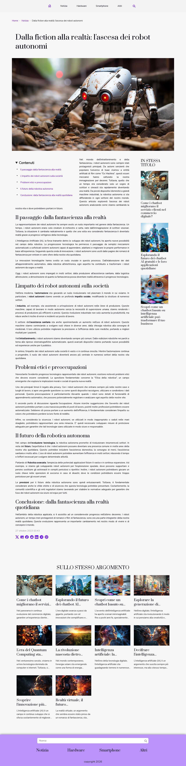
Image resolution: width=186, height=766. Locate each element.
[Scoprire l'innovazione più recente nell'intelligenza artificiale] (34, 685)
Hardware (82, 6)
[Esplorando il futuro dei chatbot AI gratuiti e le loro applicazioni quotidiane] (154, 237)
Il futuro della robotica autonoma (36, 188)
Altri (120, 6)
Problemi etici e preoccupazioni (35, 182)
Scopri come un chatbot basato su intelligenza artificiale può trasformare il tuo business (153, 315)
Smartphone (102, 6)
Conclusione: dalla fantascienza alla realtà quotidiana (46, 195)
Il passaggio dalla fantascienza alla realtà (40, 169)
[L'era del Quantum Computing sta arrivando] (34, 635)
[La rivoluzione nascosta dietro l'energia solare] (73, 635)
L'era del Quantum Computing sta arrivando (32, 654)
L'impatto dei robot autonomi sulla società (41, 176)
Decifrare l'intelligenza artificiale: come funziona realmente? (150, 656)
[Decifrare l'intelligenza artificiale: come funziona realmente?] (151, 635)
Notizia (63, 6)
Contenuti (26, 162)
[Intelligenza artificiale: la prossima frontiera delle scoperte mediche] (112, 635)
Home (15, 20)
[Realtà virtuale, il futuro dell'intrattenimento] (73, 685)
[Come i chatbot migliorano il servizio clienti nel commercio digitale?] (154, 185)
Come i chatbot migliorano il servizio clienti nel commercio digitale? (153, 209)
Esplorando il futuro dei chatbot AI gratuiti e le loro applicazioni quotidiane (154, 261)
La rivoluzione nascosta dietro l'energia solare (68, 654)
